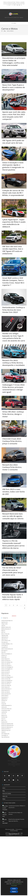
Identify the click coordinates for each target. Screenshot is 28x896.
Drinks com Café (4, 663)
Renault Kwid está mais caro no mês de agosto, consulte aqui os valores (12, 516)
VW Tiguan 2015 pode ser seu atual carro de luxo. (13, 141)
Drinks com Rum (4, 678)
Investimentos (4, 710)
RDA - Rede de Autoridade (17, 835)
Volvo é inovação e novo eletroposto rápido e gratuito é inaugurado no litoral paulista (13, 166)
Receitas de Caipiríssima (6, 725)
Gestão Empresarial (5, 705)
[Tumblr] (9, 780)
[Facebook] (9, 776)
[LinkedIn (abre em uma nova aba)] (14, 5)
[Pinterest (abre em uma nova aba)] (11, 5)
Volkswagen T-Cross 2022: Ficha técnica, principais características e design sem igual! (13, 388)
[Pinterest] (22, 776)
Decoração (3, 650)
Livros (2, 713)
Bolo (2, 632)
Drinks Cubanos (4, 687)
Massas (3, 715)
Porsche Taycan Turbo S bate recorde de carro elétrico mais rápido (12, 597)
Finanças (3, 700)
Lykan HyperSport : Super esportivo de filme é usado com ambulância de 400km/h (14, 223)
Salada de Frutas (4, 730)
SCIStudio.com (15, 833)
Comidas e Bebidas (5, 643)
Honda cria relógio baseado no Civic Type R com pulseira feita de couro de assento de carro (13, 337)
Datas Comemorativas (6, 648)
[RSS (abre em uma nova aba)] (21, 5)
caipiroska (3, 639)
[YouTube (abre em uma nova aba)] (19, 5)
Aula (2, 625)
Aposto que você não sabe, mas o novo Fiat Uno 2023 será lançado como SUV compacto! (14, 115)
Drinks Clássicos (4, 658)
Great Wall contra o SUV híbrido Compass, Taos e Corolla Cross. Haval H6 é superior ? (13, 281)
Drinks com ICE (4, 673)
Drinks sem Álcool (5, 693)
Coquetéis (3, 647)
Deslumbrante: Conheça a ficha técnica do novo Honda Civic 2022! (13, 309)
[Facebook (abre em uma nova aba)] (9, 5)
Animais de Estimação (6, 620)
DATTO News (8, 833)
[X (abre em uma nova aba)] (7, 5)
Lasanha (3, 712)
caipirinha (3, 635)
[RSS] (18, 780)
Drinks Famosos (4, 690)
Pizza (2, 718)
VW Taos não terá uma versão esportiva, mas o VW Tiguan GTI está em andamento (12, 250)
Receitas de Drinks (5, 728)
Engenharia (3, 698)
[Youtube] (13, 780)
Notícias (3, 717)
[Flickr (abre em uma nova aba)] (17, 5)
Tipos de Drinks (4, 737)
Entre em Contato (7, 793)
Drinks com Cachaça (5, 662)
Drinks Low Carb (4, 692)
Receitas (3, 722)
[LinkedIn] (18, 776)
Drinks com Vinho (5, 683)
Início (4, 788)
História (3, 707)
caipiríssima (3, 637)
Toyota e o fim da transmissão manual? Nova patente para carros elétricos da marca (13, 544)
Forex (2, 702)
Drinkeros (3, 655)
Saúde (2, 732)
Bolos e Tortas (4, 634)
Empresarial (3, 697)
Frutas (2, 703)
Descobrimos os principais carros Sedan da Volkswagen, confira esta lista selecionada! (13, 61)
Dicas (2, 652)
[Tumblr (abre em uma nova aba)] (16, 5)
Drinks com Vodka (5, 685)
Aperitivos (3, 622)
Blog (2, 630)
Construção (3, 645)
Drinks (2, 657)
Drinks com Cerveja (5, 665)
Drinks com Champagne (6, 667)
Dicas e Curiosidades (5, 653)
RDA (2, 720)
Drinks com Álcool (5, 660)
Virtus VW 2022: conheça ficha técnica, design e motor (13, 414)
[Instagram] (13, 776)
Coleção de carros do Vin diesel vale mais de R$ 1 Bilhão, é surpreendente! (13, 192)
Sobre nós (5, 796)
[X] (5, 776)
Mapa (4, 799)
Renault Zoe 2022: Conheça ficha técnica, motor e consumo (12, 467)
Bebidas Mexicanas (5, 629)
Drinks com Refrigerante (6, 677)
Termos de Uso (19, 829)
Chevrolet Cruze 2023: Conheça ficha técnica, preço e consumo (12, 441)
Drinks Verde (4, 695)
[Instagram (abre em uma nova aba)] (12, 5)
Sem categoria (4, 733)
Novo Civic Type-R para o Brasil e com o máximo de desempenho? (13, 87)
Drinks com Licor (5, 675)
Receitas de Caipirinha (6, 723)
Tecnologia (3, 735)
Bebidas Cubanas (5, 627)
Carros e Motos (10, 31)
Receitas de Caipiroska (6, 727)
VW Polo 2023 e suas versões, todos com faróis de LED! (13, 491)
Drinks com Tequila (5, 682)
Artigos (2, 623)
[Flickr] (5, 780)
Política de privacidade (9, 829)
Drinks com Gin (4, 672)
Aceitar (14, 888)
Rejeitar (14, 891)
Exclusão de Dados (14, 830)
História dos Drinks (5, 708)
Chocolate (3, 642)
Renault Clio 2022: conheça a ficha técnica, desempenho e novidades (13, 362)
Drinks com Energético (6, 668)
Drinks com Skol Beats (6, 680)
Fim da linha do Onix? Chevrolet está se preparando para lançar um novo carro (12, 571)
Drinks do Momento (5, 688)
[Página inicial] (1, 31)
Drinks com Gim (4, 670)
